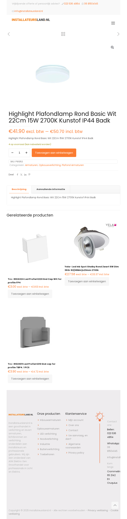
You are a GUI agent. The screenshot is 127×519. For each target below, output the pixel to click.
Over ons (73, 425)
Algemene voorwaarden (73, 445)
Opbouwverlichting (50, 165)
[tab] (19, 189)
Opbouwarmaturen (48, 428)
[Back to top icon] (114, 505)
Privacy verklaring (98, 510)
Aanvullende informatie (51, 189)
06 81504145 (91, 3)
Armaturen (31, 165)
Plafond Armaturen (73, 165)
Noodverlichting (49, 439)
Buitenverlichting (49, 449)
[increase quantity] (26, 152)
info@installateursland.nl (29, 11)
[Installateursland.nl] (31, 23)
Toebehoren (47, 454)
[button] (112, 47)
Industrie (45, 444)
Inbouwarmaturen (50, 420)
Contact (73, 430)
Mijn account (76, 420)
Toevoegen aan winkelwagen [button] (30, 294)
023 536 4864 (72, 3)
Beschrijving (19, 189)
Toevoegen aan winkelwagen (54, 153)
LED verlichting (48, 433)
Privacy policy (76, 452)
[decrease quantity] (12, 152)
